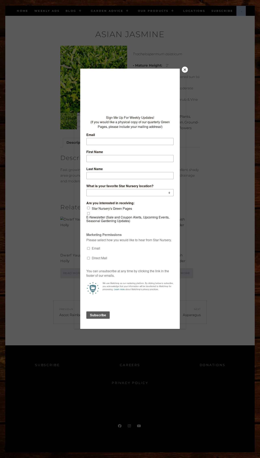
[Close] (185, 70)
